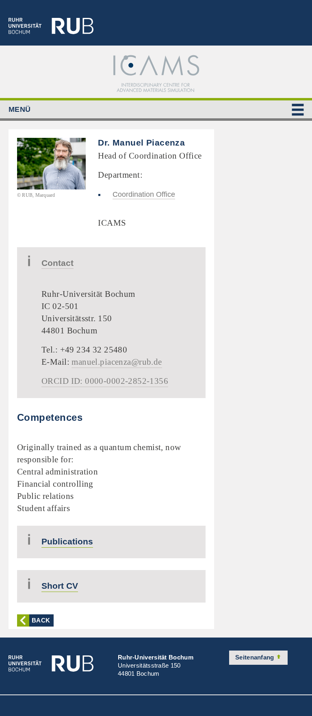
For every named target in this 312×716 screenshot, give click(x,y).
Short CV (59, 585)
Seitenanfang (255, 657)
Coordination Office (144, 194)
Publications (67, 541)
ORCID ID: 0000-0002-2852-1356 (104, 381)
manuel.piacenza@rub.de (117, 362)
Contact (57, 263)
